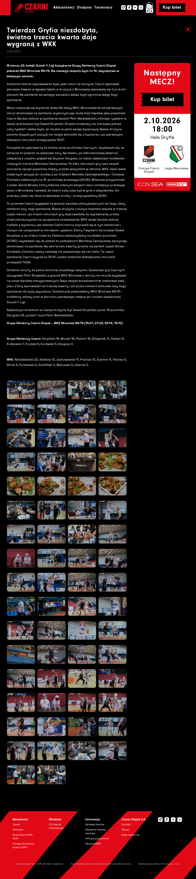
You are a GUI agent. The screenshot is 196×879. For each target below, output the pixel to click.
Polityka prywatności (97, 838)
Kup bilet (172, 7)
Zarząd (125, 829)
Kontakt (126, 824)
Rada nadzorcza (130, 834)
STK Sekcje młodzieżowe (56, 826)
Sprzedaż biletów (94, 824)
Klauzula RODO (93, 843)
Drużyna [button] (84, 7)
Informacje (92, 819)
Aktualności (64, 7)
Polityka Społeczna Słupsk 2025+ (23, 845)
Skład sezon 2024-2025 (23, 836)
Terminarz (103, 7)
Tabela (16, 824)
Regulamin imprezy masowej (95, 831)
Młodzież (55, 819)
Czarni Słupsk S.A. (134, 819)
